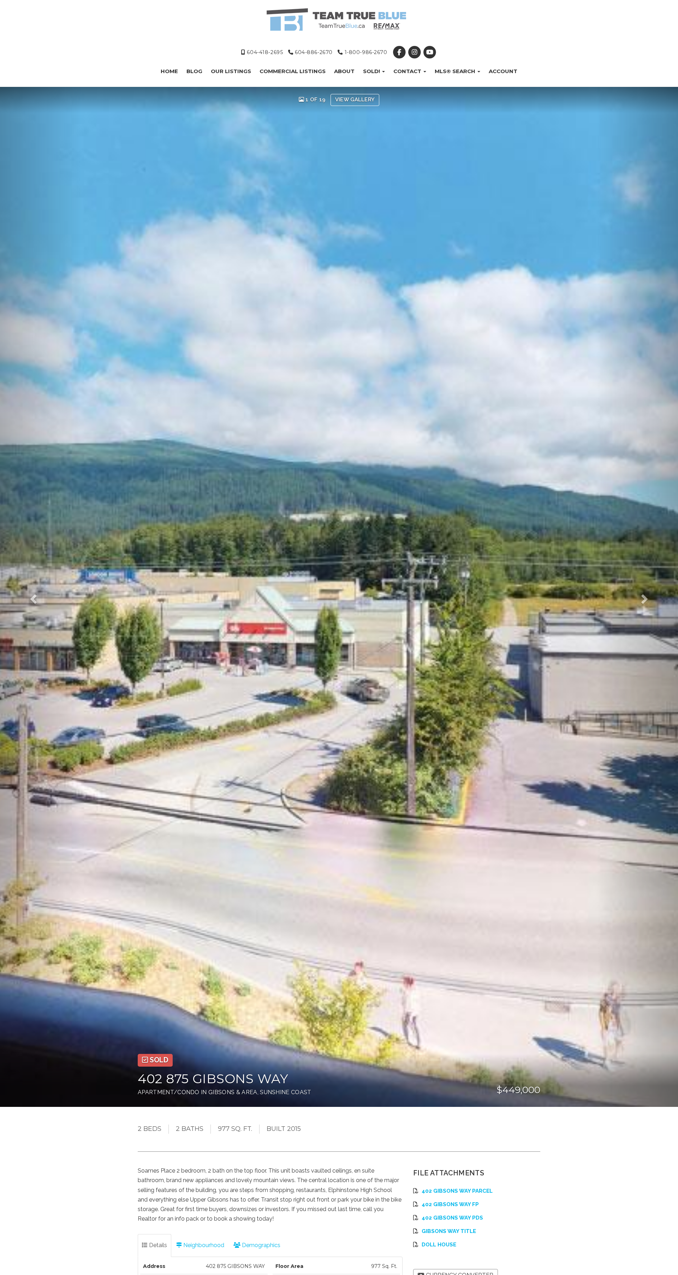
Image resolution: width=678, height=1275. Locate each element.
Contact (408, 71)
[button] (40, 597)
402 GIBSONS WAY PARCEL (457, 1191)
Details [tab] (157, 1245)
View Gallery (355, 99)
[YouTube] (430, 52)
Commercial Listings (293, 71)
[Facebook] (400, 52)
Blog (194, 71)
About (344, 71)
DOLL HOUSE (439, 1244)
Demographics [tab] (260, 1245)
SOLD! (372, 71)
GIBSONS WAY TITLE (449, 1231)
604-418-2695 (264, 52)
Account (503, 71)
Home (169, 71)
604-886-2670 (312, 52)
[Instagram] (415, 52)
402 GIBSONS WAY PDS (452, 1218)
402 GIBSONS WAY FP (450, 1204)
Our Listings (231, 71)
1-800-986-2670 (365, 52)
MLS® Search (456, 71)
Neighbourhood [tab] (203, 1245)
